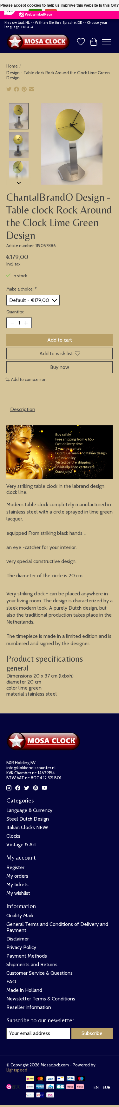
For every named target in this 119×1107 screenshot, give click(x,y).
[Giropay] (40, 1095)
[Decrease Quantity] (12, 323)
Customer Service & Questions (39, 973)
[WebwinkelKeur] (13, 1087)
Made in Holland (24, 990)
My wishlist (18, 893)
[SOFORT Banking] (80, 1087)
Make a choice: (21, 288)
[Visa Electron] (71, 1079)
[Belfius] (30, 1087)
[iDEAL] (30, 1079)
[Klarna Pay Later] (70, 1087)
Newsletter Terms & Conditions (40, 999)
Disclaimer (17, 939)
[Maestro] (81, 1079)
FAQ (11, 982)
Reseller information (28, 1007)
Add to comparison (29, 379)
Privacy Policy (21, 947)
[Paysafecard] (30, 1095)
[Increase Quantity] (26, 323)
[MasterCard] (40, 1079)
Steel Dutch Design (27, 819)
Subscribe (92, 1033)
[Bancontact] (60, 1079)
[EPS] (50, 1095)
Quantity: (15, 311)
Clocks (13, 836)
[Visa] (50, 1079)
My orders (17, 876)
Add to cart (59, 340)
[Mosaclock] (39, 41)
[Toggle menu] (106, 42)
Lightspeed (16, 1069)
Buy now (59, 367)
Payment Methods (26, 956)
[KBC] (50, 1087)
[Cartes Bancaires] (60, 1087)
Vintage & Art (21, 845)
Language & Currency (29, 810)
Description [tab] (22, 409)
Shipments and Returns (31, 964)
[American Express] (40, 1087)
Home (12, 66)
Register (15, 867)
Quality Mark (20, 916)
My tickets (17, 884)
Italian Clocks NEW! (27, 827)
